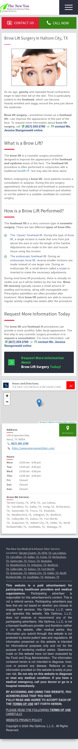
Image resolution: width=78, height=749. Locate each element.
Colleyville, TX (18, 569)
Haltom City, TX (37, 573)
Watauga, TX (52, 577)
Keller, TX (52, 573)
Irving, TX (45, 557)
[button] (39, 403)
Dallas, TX (33, 557)
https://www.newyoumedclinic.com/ (33, 448)
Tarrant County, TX (29, 553)
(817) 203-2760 (19, 443)
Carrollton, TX (18, 557)
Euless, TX (34, 569)
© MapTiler (51, 422)
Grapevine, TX (18, 573)
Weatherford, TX (20, 565)
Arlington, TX (38, 565)
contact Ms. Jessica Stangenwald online (37, 128)
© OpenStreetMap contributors (65, 422)
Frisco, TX (34, 561)
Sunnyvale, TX (18, 561)
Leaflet (43, 422)
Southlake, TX (35, 577)
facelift (21, 170)
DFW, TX (46, 553)
